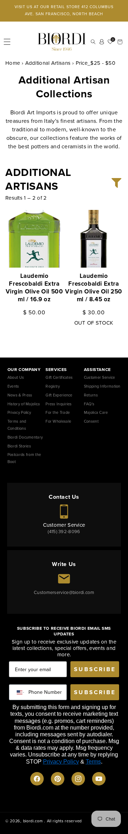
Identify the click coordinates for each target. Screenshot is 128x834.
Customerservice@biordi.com (64, 592)
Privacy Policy (19, 412)
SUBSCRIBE (95, 669)
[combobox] (19, 692)
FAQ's (89, 404)
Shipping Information (102, 386)
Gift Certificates (59, 377)
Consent (91, 421)
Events (13, 386)
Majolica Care (96, 412)
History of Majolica (23, 404)
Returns (91, 395)
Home (12, 63)
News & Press (19, 395)
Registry (53, 386)
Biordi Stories (19, 446)
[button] (7, 42)
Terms (93, 762)
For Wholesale (58, 421)
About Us (15, 377)
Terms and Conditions (16, 424)
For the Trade (58, 412)
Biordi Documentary (25, 437)
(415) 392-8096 (64, 531)
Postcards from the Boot (24, 458)
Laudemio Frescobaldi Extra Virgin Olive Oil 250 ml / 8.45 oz (93, 287)
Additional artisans (48, 63)
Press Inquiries (59, 404)
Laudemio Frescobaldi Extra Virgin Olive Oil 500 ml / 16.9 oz (34, 287)
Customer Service (99, 377)
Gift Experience (59, 395)
